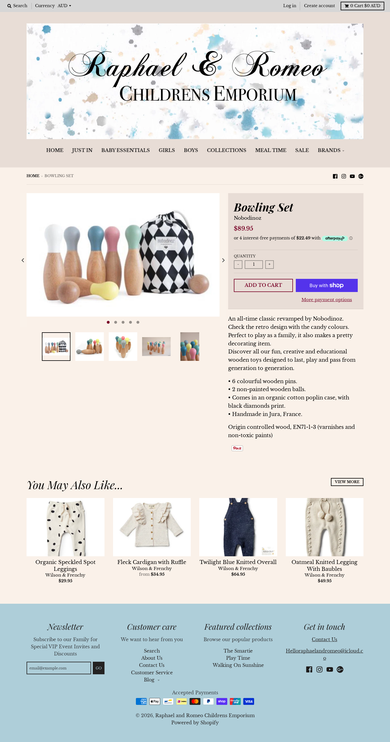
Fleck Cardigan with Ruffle (151, 562)
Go (99, 668)
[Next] (223, 260)
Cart (365, 5)
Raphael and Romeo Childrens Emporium (205, 715)
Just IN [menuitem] (82, 150)
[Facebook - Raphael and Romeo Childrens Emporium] (335, 175)
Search (152, 651)
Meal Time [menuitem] (270, 150)
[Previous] (23, 260)
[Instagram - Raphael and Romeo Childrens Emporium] (343, 175)
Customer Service (152, 672)
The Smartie (238, 651)
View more (347, 482)
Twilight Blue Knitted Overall (238, 562)
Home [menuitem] (54, 150)
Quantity (245, 256)
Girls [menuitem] (167, 150)
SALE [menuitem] (302, 150)
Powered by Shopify (195, 722)
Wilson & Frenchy (65, 575)
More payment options (326, 299)
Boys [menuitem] (191, 150)
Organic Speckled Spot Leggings (65, 565)
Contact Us (151, 665)
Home (33, 176)
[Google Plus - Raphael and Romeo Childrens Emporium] (360, 175)
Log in (289, 5)
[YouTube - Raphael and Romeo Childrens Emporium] (352, 175)
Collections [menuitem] (226, 150)
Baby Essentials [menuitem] (125, 150)
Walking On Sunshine (238, 665)
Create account (319, 5)
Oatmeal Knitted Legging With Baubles (324, 565)
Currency (45, 5)
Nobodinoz (247, 218)
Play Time (238, 658)
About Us (151, 658)
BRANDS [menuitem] (329, 150)
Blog (150, 680)
